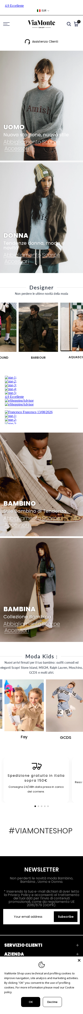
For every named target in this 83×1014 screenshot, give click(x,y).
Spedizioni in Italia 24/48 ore (45, 41)
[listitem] (36, 780)
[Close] (79, 960)
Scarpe (51, 142)
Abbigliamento (22, 142)
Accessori (16, 148)
